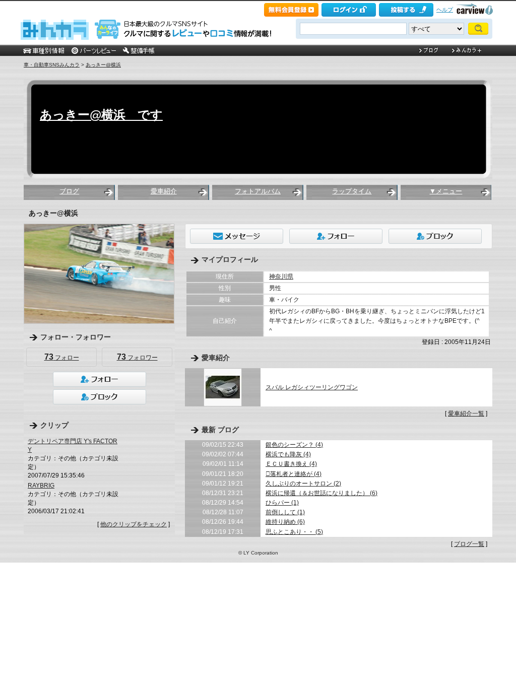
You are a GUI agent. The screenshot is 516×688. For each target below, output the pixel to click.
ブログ (69, 191)
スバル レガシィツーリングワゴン (312, 387)
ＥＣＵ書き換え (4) (291, 463)
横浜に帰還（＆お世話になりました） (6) (321, 493)
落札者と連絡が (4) (293, 473)
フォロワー (137, 357)
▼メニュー (445, 191)
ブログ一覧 (469, 543)
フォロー (61, 357)
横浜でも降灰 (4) (288, 454)
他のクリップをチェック (133, 524)
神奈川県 (281, 276)
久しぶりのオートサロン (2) (303, 483)
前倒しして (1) (285, 512)
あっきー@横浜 (103, 64)
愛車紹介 (164, 191)
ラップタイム (351, 191)
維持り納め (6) (285, 521)
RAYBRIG (41, 485)
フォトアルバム (258, 191)
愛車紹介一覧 (466, 413)
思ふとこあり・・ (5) (294, 531)
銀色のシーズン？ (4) (294, 444)
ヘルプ (444, 10)
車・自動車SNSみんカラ (52, 64)
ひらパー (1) (282, 502)
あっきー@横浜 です (101, 114)
